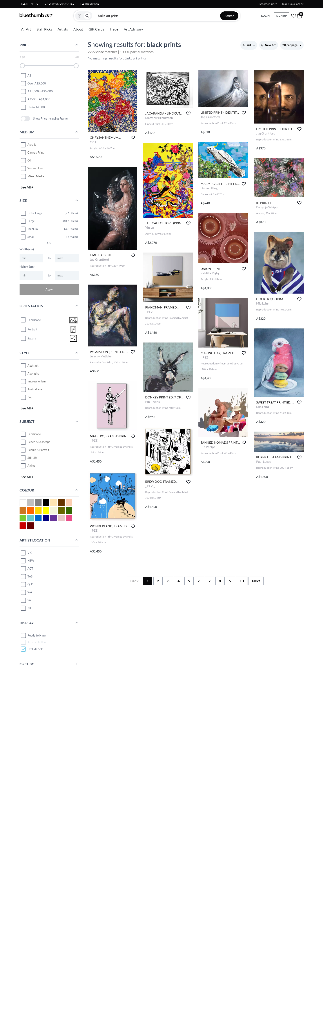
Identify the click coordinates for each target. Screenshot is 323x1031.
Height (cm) (27, 266)
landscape (34, 320)
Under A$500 (36, 107)
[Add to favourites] (133, 137)
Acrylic (31, 144)
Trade (114, 29)
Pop (29, 397)
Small (30, 236)
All (29, 75)
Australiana (34, 389)
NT (29, 608)
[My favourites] (293, 15)
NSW (30, 560)
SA (29, 600)
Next (256, 581)
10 (242, 581)
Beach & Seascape (38, 442)
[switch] (25, 118)
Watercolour (35, 168)
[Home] (36, 15)
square (31, 338)
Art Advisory (133, 29)
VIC (29, 552)
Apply (49, 289)
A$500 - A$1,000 (38, 99)
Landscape (34, 434)
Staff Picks (44, 29)
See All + (27, 187)
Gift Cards (96, 29)
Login (265, 15)
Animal (31, 465)
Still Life (32, 457)
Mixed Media (35, 176)
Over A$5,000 (36, 83)
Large (31, 221)
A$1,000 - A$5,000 (40, 91)
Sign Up (281, 15)
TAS (30, 576)
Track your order (293, 3)
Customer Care (267, 3)
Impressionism (36, 381)
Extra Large (34, 213)
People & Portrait (38, 450)
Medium (32, 229)
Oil (29, 160)
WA (29, 592)
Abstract (32, 365)
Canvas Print (35, 152)
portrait (32, 329)
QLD (30, 584)
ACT (30, 568)
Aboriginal (33, 373)
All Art (26, 29)
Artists (63, 29)
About (78, 29)
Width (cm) (27, 249)
